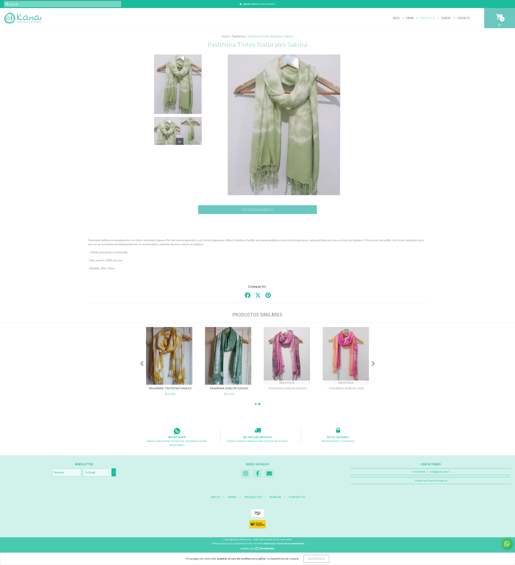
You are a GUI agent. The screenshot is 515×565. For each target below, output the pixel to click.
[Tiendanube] (257, 549)
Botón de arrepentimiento (291, 543)
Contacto (463, 18)
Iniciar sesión (268, 4)
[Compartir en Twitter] (258, 295)
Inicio (396, 18)
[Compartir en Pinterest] (268, 295)
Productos (427, 18)
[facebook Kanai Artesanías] (257, 473)
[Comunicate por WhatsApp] (507, 543)
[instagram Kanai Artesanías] (245, 473)
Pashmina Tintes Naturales (170, 388)
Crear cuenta (251, 4)
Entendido (316, 558)
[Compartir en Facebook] (247, 295)
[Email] (269, 473)
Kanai (410, 18)
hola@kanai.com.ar (439, 471)
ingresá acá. (270, 543)
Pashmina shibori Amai (346, 388)
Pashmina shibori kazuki (229, 388)
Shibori (446, 18)
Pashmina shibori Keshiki (288, 388)
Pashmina (238, 36)
